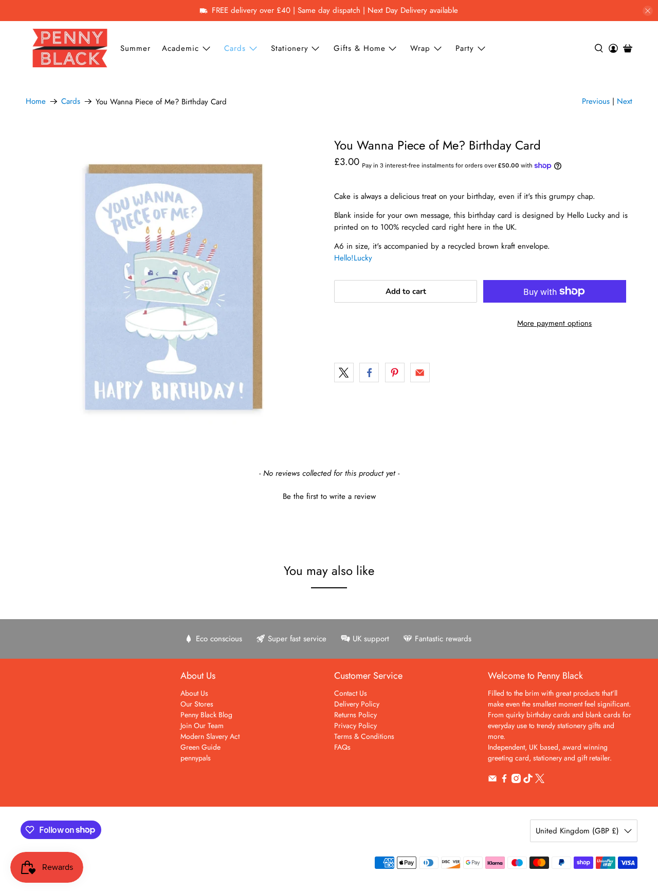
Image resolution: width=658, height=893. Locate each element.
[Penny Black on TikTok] (528, 780)
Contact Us (350, 693)
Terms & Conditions (364, 736)
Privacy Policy (355, 725)
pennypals (195, 758)
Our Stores (196, 704)
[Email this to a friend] (420, 372)
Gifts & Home (360, 48)
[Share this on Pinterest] (395, 372)
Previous (596, 101)
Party (464, 48)
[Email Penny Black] (492, 780)
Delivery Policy (356, 704)
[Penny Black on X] (539, 780)
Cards (235, 48)
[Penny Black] (69, 48)
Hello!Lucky (353, 258)
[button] (329, 495)
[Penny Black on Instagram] (516, 780)
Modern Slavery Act (210, 736)
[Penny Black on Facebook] (504, 780)
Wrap (420, 48)
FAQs (342, 747)
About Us (194, 693)
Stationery (289, 48)
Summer (135, 48)
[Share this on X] (344, 372)
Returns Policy (355, 715)
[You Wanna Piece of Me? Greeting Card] (175, 287)
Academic (180, 48)
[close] (648, 11)
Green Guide (200, 747)
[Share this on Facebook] (369, 372)
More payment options (554, 323)
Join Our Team (202, 725)
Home (36, 101)
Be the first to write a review (329, 496)
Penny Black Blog (206, 715)
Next (624, 101)
